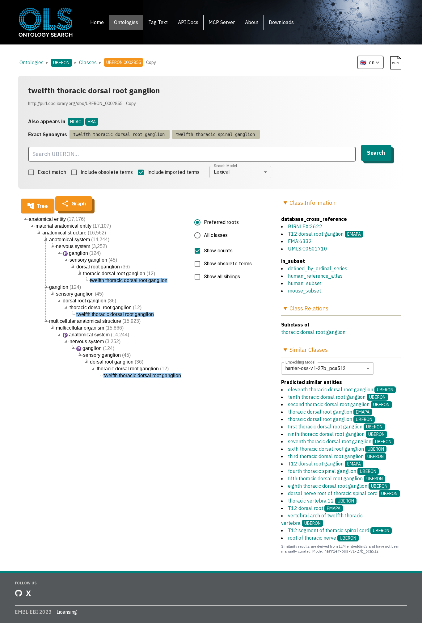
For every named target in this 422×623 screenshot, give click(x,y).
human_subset (305, 283)
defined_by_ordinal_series (317, 268)
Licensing (67, 612)
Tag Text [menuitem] (158, 22)
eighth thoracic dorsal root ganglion (337, 486)
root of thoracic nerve (322, 538)
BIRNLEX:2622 (305, 226)
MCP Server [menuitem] (222, 22)
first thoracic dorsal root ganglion (335, 426)
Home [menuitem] (97, 22)
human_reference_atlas (315, 276)
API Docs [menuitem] (188, 22)
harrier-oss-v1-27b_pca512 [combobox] (315, 368)
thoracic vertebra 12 (321, 501)
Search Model (225, 165)
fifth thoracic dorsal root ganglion (335, 478)
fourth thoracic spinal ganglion (332, 471)
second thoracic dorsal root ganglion (339, 404)
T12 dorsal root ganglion (316, 234)
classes (88, 62)
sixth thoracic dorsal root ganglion (336, 449)
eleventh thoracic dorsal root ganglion (340, 389)
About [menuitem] (252, 22)
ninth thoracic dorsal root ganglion (336, 434)
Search (376, 152)
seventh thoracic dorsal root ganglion (339, 441)
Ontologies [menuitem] (126, 22)
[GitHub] (18, 593)
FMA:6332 (300, 241)
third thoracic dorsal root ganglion (336, 456)
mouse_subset (304, 291)
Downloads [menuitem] (281, 22)
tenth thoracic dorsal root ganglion (337, 397)
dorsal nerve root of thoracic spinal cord (343, 493)
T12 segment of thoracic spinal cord (338, 530)
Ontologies (31, 62)
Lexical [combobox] (222, 172)
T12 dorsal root (314, 508)
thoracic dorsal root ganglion (313, 332)
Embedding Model (300, 362)
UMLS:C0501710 (307, 249)
